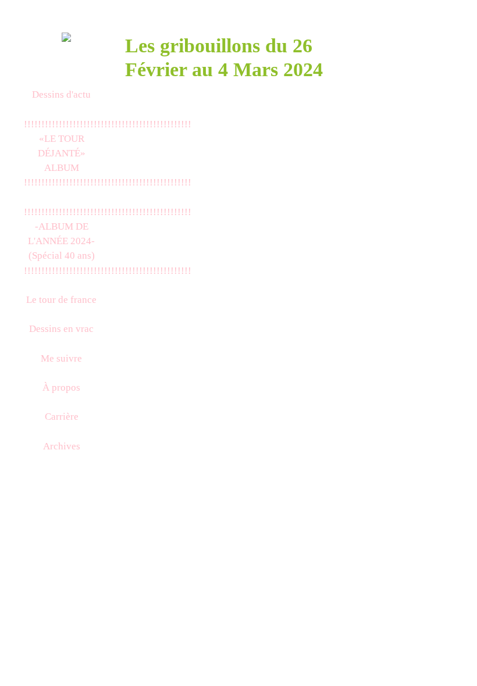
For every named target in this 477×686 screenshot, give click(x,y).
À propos (61, 387)
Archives (61, 446)
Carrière (62, 416)
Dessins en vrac (61, 328)
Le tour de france (61, 299)
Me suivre (61, 358)
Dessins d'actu (61, 94)
